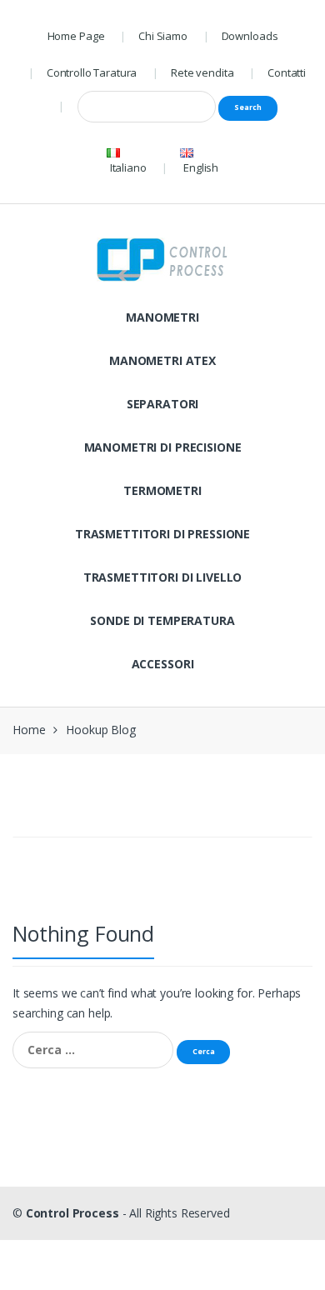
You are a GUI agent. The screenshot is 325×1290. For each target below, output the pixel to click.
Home (28, 730)
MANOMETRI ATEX (162, 360)
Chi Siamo (163, 35)
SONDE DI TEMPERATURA (162, 620)
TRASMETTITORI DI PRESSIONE (162, 534)
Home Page (76, 35)
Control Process (72, 1213)
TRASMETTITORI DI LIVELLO (162, 577)
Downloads (250, 35)
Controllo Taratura (92, 72)
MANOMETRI (162, 317)
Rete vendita (202, 72)
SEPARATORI (163, 404)
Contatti (287, 72)
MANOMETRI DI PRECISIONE (163, 447)
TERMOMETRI (162, 490)
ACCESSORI (163, 664)
